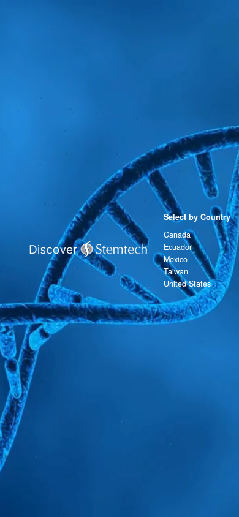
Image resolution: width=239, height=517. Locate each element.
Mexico (176, 259)
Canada (177, 234)
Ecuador (178, 246)
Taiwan (176, 271)
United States (187, 283)
